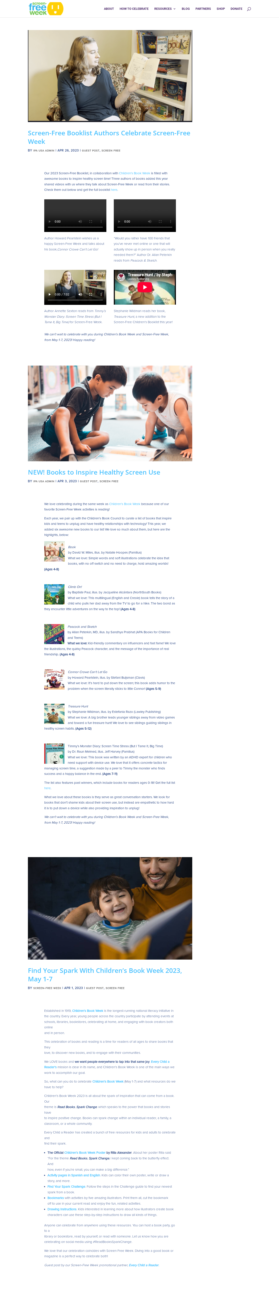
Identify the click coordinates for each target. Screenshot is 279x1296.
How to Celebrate (134, 8)
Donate (236, 8)
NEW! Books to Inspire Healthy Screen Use (94, 472)
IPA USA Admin (43, 150)
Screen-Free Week (47, 988)
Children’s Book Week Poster (84, 1153)
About (109, 8)
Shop (221, 8)
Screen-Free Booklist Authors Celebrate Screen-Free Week (109, 137)
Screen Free (111, 150)
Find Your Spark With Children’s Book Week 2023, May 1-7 (105, 974)
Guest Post (91, 150)
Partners (203, 8)
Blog (186, 8)
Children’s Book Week (134, 173)
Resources (163, 8)
